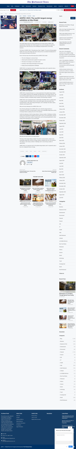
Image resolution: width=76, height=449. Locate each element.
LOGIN (72, 6)
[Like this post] (27, 156)
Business (34, 6)
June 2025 (61, 132)
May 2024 (61, 169)
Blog (6, 13)
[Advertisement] (9, 49)
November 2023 (62, 186)
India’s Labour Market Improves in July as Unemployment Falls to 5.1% (50, 189)
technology (61, 258)
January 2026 (62, 112)
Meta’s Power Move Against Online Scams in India (66, 72)
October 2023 (62, 189)
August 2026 (61, 92)
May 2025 (61, 134)
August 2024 (61, 160)
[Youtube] (62, 10)
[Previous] (17, 10)
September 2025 (62, 123)
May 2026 (61, 100)
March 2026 (61, 106)
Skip (67, 446)
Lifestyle (61, 238)
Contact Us (60, 6)
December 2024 (62, 149)
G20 (60, 224)
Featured (61, 218)
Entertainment (49, 6)
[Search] (75, 6)
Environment (28, 6)
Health (60, 229)
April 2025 (61, 137)
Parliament (17, 6)
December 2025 (62, 114)
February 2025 (62, 143)
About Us (66, 6)
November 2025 (62, 117)
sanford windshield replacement (65, 82)
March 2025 (61, 140)
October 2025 (62, 120)
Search (60, 16)
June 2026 (61, 97)
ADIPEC (27, 151)
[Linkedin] (61, 10)
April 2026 (61, 103)
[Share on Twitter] (33, 156)
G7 (59, 226)
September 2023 (62, 191)
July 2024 (61, 163)
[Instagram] (59, 10)
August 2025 (61, 126)
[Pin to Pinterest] (35, 156)
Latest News (65, 413)
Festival (60, 221)
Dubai (31, 151)
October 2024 (62, 154)
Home (8, 6)
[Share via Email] (38, 156)
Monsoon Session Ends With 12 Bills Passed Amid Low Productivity (50, 204)
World (23, 6)
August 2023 (61, 194)
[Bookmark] (29, 181)
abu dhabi (22, 151)
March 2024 (61, 174)
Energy (35, 151)
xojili (60, 60)
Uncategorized (62, 263)
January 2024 (62, 180)
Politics (60, 249)
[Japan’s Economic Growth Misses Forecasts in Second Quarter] (25, 197)
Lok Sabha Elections (63, 241)
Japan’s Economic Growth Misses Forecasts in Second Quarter (25, 204)
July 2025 (61, 129)
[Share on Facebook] (30, 156)
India (12, 6)
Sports (55, 6)
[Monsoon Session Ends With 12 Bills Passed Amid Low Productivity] (50, 197)
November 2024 (62, 151)
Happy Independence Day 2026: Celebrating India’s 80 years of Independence (38, 204)
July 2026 (61, 94)
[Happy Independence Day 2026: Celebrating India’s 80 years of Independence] (38, 197)
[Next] (18, 10)
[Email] (73, 446)
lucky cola (61, 51)
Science (60, 252)
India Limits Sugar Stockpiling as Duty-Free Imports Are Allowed (38, 189)
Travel (60, 261)
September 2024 (62, 157)
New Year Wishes (62, 244)
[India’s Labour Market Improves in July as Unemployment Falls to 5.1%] (50, 183)
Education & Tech (41, 6)
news (39, 151)
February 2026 (62, 109)
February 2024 (62, 177)
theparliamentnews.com (28, 22)
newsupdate (44, 151)
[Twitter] (58, 10)
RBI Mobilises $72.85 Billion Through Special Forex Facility (25, 189)
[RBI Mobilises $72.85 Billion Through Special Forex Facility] (25, 183)
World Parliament (62, 269)
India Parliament (62, 235)
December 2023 (62, 183)
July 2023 (61, 197)
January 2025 (62, 146)
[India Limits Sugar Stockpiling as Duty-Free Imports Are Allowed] (38, 183)
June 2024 (61, 166)
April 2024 (61, 171)
